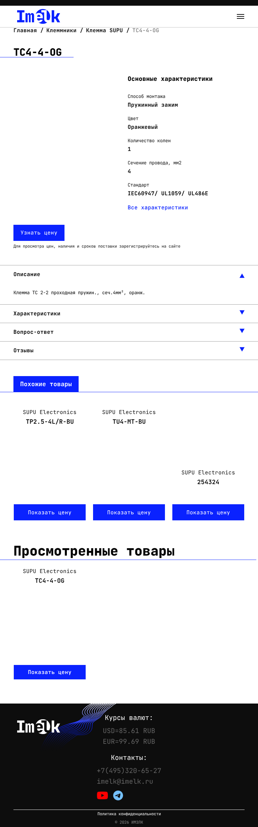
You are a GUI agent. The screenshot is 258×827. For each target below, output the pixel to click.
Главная (26, 30)
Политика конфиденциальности (129, 814)
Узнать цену (38, 232)
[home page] (38, 16)
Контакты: (129, 758)
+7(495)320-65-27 (129, 771)
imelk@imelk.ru (125, 781)
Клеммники (61, 30)
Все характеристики (158, 207)
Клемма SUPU (104, 30)
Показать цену (50, 512)
